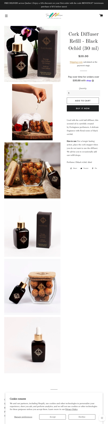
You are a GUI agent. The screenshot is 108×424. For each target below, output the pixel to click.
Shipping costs (76, 62)
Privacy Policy (71, 409)
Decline (82, 417)
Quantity (83, 88)
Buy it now (83, 108)
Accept (53, 417)
